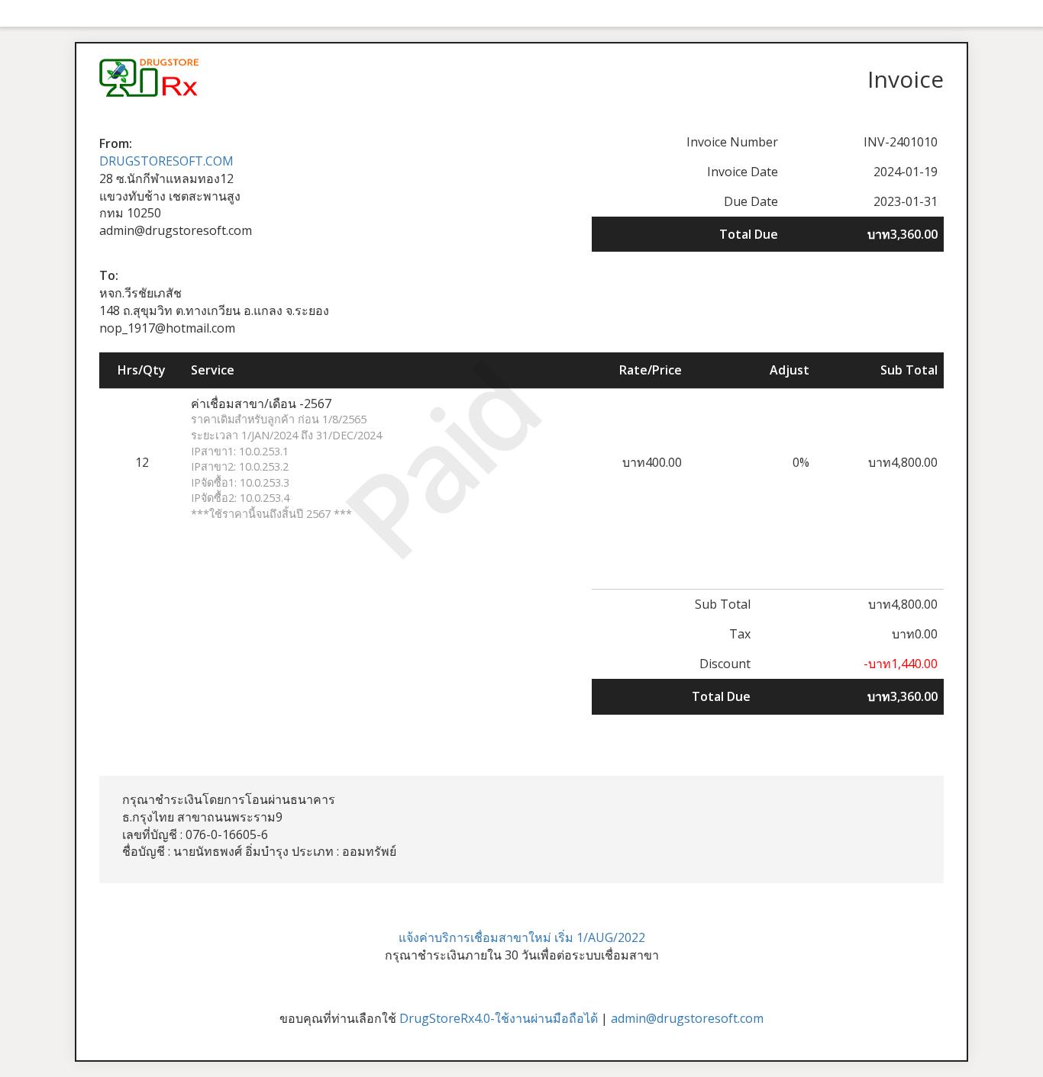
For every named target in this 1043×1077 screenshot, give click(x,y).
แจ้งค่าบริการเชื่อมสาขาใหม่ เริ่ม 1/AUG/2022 (522, 937)
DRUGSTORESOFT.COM (166, 161)
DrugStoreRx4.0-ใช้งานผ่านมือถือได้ (498, 1018)
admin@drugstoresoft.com (687, 1018)
